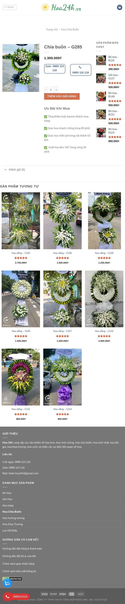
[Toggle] (5, 169)
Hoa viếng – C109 (104, 253)
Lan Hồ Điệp (9, 530)
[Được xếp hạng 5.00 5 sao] (21, 257)
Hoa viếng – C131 (21, 409)
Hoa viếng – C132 (104, 331)
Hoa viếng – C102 (21, 253)
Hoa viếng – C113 (62, 409)
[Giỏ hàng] (119, 7)
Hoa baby (8, 505)
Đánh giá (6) (17, 169)
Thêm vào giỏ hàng (61, 96)
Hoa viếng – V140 (21, 331)
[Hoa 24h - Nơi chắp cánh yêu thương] (62, 7)
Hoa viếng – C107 (62, 331)
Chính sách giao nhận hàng (18, 563)
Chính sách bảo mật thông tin (19, 571)
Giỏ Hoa (7, 499)
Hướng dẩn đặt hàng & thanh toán (22, 548)
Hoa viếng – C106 (62, 253)
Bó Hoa (6, 493)
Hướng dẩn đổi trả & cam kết (19, 556)
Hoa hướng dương (13, 518)
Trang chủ (52, 29)
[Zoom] (7, 88)
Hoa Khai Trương (12, 524)
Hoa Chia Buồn (70, 29)
